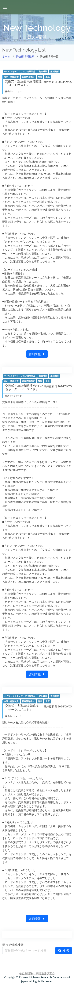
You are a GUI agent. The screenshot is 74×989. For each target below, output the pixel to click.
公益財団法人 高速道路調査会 (37, 973)
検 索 (65, 951)
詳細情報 (35, 354)
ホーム (6, 56)
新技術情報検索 (25, 56)
